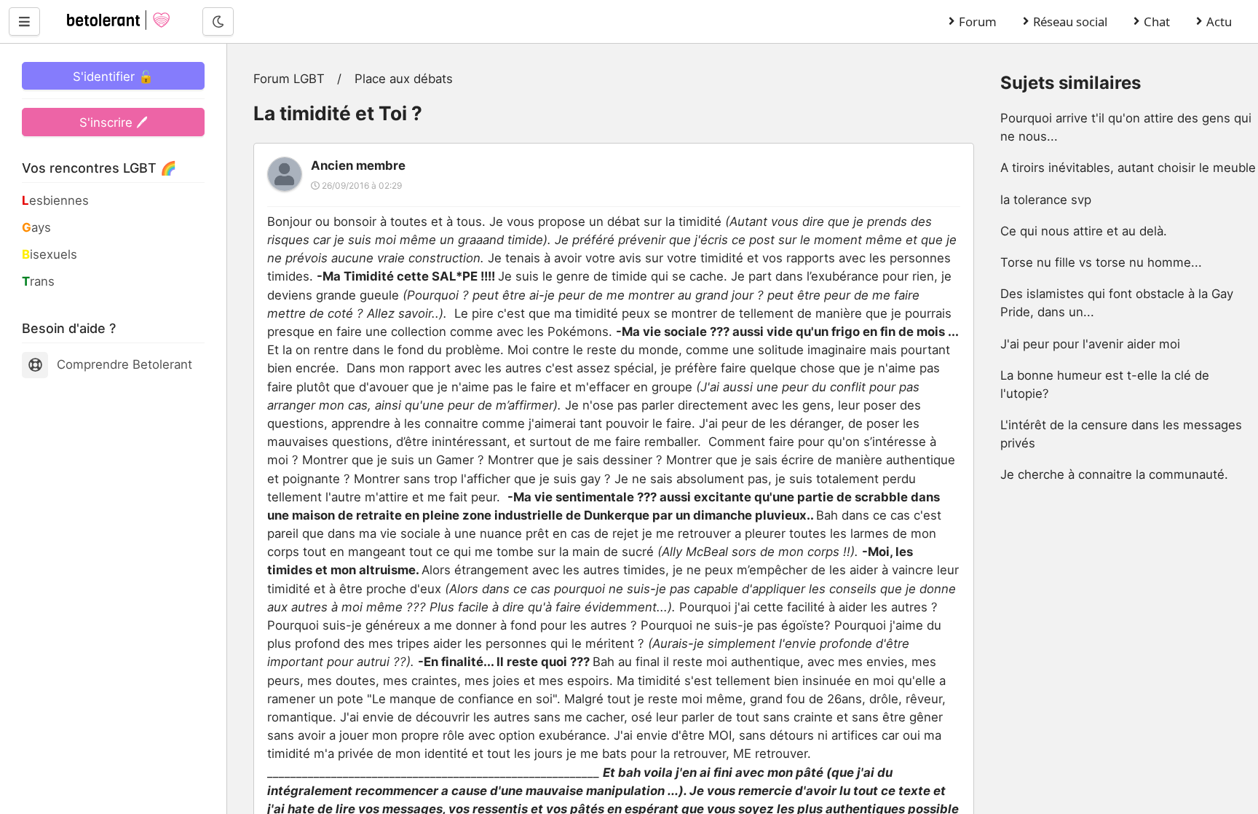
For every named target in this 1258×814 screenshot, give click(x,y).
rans (38, 281)
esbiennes (55, 200)
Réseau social (1070, 21)
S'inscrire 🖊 (113, 122)
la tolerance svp (1045, 199)
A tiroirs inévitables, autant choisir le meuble (1128, 167)
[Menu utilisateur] (24, 21)
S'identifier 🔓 (113, 76)
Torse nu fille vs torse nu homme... (1101, 262)
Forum (978, 21)
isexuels (49, 254)
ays (36, 227)
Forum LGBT (289, 78)
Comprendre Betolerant (124, 364)
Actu (1219, 21)
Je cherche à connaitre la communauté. (1114, 474)
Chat (1157, 21)
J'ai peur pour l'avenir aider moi (1090, 344)
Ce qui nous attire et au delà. (1083, 231)
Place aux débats (404, 78)
